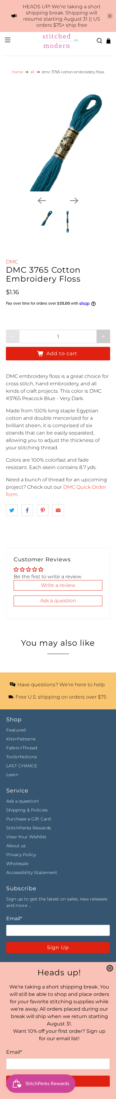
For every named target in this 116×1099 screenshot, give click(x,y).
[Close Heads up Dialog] (110, 968)
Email (14, 1052)
